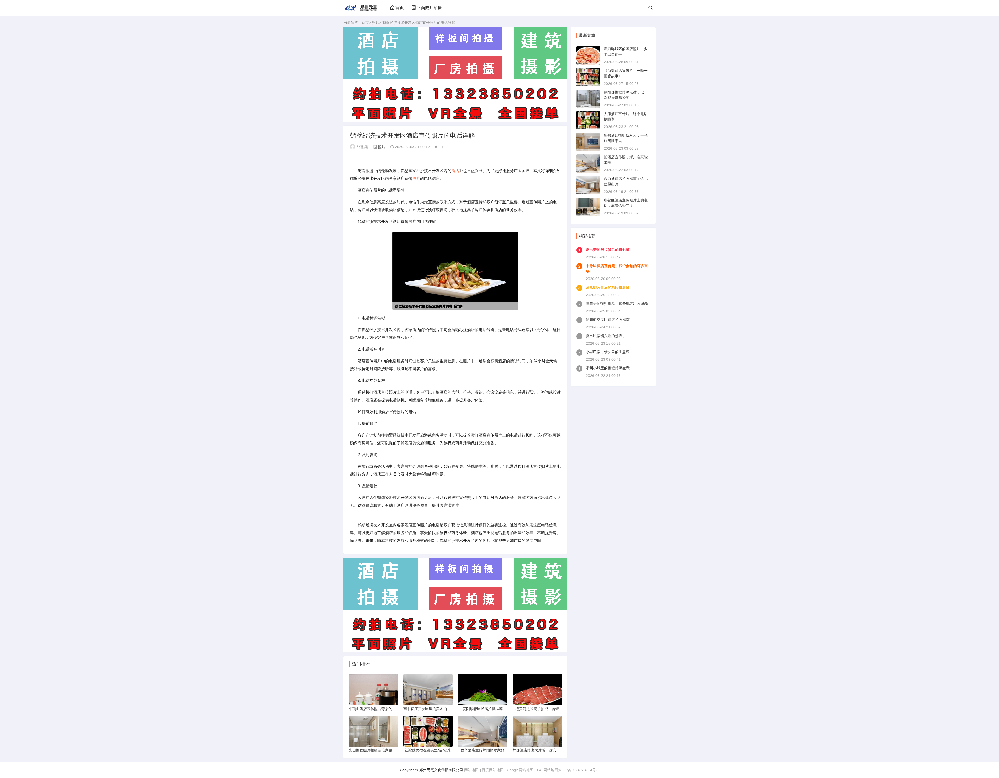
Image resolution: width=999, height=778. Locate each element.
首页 (399, 7)
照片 (375, 23)
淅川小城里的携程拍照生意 (608, 368)
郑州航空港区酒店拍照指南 (608, 320)
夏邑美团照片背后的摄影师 (608, 250)
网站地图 (471, 770)
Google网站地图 (520, 770)
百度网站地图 (493, 770)
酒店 (455, 170)
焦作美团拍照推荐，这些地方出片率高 (617, 303)
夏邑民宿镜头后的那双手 (606, 336)
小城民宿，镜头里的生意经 (608, 352)
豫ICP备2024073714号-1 (578, 770)
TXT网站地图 (547, 770)
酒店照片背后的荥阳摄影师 (608, 287)
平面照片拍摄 (429, 7)
